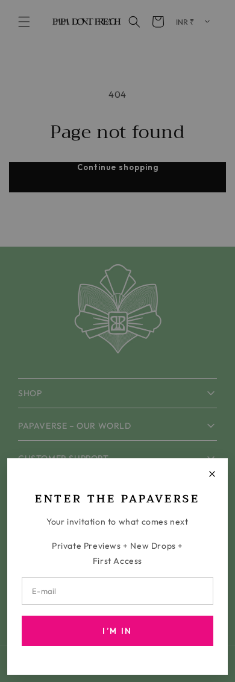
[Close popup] (212, 474)
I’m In (117, 631)
